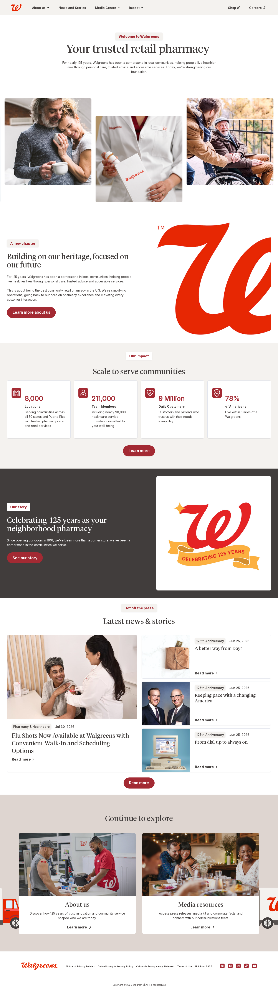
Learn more (77, 927)
